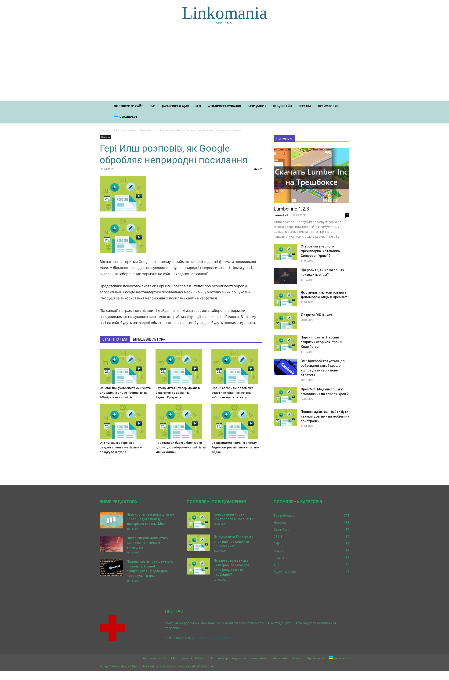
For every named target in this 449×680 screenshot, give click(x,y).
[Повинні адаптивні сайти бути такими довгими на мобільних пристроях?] (285, 417)
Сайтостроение (125, 130)
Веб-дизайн (282, 106)
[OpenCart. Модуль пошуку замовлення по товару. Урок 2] (285, 395)
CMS (152, 106)
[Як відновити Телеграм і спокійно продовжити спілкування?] (198, 543)
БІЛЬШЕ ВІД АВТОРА (149, 339)
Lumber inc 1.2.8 (291, 209)
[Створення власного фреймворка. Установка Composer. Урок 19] (285, 252)
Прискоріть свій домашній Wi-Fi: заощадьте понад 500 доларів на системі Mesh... (150, 519)
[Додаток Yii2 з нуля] (285, 321)
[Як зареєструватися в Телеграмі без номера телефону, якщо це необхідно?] (198, 566)
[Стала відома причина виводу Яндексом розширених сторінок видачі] (236, 421)
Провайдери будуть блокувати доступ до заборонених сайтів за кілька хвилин (181, 447)
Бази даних (256, 106)
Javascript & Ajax (175, 106)
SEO (198, 106)
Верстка (304, 106)
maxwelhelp (281, 215)
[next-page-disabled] (110, 461)
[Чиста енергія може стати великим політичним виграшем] (111, 544)
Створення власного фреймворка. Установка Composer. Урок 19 (320, 251)
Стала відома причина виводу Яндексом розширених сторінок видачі (235, 447)
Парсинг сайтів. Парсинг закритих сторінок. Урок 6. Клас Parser (322, 342)
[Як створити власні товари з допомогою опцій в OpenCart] (285, 298)
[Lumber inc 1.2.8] (311, 175)
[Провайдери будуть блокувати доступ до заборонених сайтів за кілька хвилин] (181, 421)
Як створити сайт (128, 106)
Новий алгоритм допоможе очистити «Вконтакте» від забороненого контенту (232, 392)
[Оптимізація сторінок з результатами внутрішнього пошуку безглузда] (125, 421)
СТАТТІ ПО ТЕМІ (114, 339)
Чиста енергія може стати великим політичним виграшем (148, 542)
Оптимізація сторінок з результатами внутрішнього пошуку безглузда (121, 447)
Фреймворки (328, 106)
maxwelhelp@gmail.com (215, 638)
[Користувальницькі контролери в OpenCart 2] (198, 520)
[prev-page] (102, 461)
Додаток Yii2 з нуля (316, 315)
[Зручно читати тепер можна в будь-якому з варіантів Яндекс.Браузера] (181, 366)
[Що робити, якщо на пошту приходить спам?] (285, 276)
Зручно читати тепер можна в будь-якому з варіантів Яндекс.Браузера (178, 392)
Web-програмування (224, 106)
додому (105, 130)
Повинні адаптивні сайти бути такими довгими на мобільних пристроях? (325, 416)
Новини (145, 130)
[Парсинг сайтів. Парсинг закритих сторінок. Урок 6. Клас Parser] (285, 343)
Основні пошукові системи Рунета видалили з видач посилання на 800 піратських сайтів (125, 392)
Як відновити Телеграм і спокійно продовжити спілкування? (233, 541)
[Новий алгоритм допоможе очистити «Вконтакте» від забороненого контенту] (236, 366)
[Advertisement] (224, 65)
